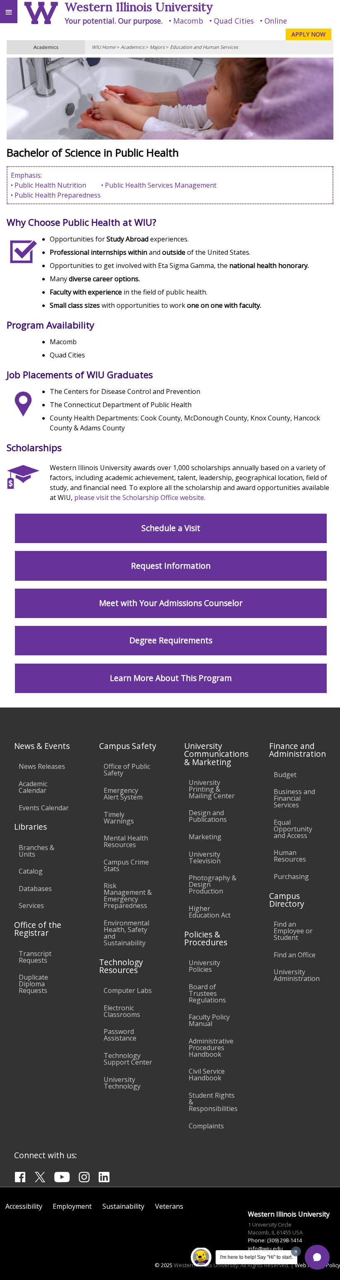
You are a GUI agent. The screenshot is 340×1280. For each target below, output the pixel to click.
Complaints (206, 1125)
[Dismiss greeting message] (296, 1251)
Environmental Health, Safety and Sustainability (126, 932)
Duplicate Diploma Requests (33, 984)
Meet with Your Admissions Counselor (171, 603)
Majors (157, 47)
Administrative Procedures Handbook (211, 1047)
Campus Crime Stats (126, 865)
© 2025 (163, 1265)
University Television (205, 857)
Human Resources (290, 856)
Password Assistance (120, 1035)
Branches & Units (36, 851)
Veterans (169, 1206)
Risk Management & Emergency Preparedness (128, 895)
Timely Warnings (119, 818)
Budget (285, 774)
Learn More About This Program (171, 677)
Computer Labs (128, 990)
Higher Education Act (210, 912)
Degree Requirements (170, 640)
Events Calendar (44, 807)
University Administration (297, 975)
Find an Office (295, 954)
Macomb (188, 21)
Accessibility (23, 1206)
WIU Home (103, 47)
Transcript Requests (35, 957)
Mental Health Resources (126, 841)
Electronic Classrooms (122, 1011)
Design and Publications (208, 816)
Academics (132, 47)
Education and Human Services (204, 47)
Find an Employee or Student (293, 931)
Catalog (31, 871)
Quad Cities (234, 21)
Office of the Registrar (37, 928)
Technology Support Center (128, 1059)
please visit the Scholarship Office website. (139, 497)
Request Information (171, 565)
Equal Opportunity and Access (293, 829)
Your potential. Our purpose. (114, 21)
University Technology (122, 1083)
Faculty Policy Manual (209, 1020)
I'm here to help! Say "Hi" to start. (256, 1257)
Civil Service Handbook (207, 1074)
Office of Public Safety (127, 770)
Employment (72, 1206)
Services (31, 905)
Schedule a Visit (170, 528)
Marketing (205, 836)
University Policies (204, 966)
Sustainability (123, 1206)
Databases (35, 888)
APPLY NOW (308, 34)
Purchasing (291, 876)
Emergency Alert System (123, 794)
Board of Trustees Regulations (207, 993)
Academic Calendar (33, 787)
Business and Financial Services (294, 798)
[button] (317, 1257)
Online (276, 21)
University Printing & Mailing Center (212, 789)
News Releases (42, 766)
